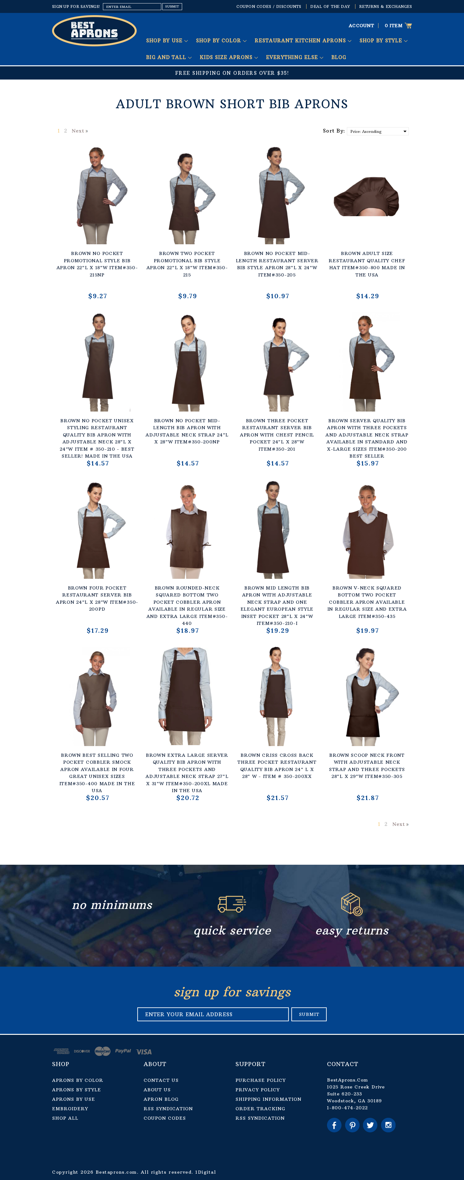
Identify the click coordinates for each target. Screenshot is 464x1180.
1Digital (205, 1172)
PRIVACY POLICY (257, 1090)
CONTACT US (161, 1080)
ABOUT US (157, 1090)
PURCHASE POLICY (260, 1080)
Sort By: (334, 130)
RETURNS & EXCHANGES (385, 6)
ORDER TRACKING (260, 1109)
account (361, 25)
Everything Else (293, 57)
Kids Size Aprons (227, 57)
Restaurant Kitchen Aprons (301, 41)
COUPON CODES (165, 1118)
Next (78, 130)
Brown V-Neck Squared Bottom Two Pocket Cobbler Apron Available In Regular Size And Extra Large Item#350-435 (367, 602)
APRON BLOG (161, 1099)
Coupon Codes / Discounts (268, 6)
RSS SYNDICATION (168, 1109)
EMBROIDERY (70, 1109)
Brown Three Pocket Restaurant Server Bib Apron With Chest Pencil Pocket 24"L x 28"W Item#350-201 (277, 435)
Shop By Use (165, 41)
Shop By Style (382, 41)
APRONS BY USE (73, 1099)
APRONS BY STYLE (76, 1090)
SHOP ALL (65, 1118)
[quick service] (232, 914)
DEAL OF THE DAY (330, 6)
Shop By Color (219, 41)
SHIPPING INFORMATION (268, 1099)
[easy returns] (352, 914)
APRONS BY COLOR (77, 1080)
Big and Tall (167, 57)
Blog (338, 57)
